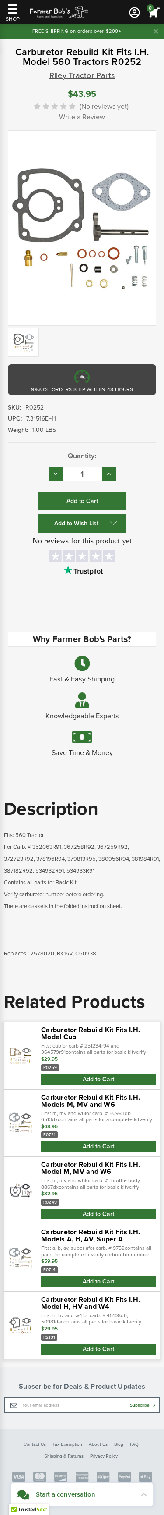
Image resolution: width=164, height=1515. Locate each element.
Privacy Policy (104, 1456)
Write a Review (82, 117)
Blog (118, 1444)
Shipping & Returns (64, 1456)
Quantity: (82, 456)
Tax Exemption (67, 1444)
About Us (98, 1444)
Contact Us (35, 1444)
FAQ (134, 1444)
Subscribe (140, 1405)
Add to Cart (98, 1079)
